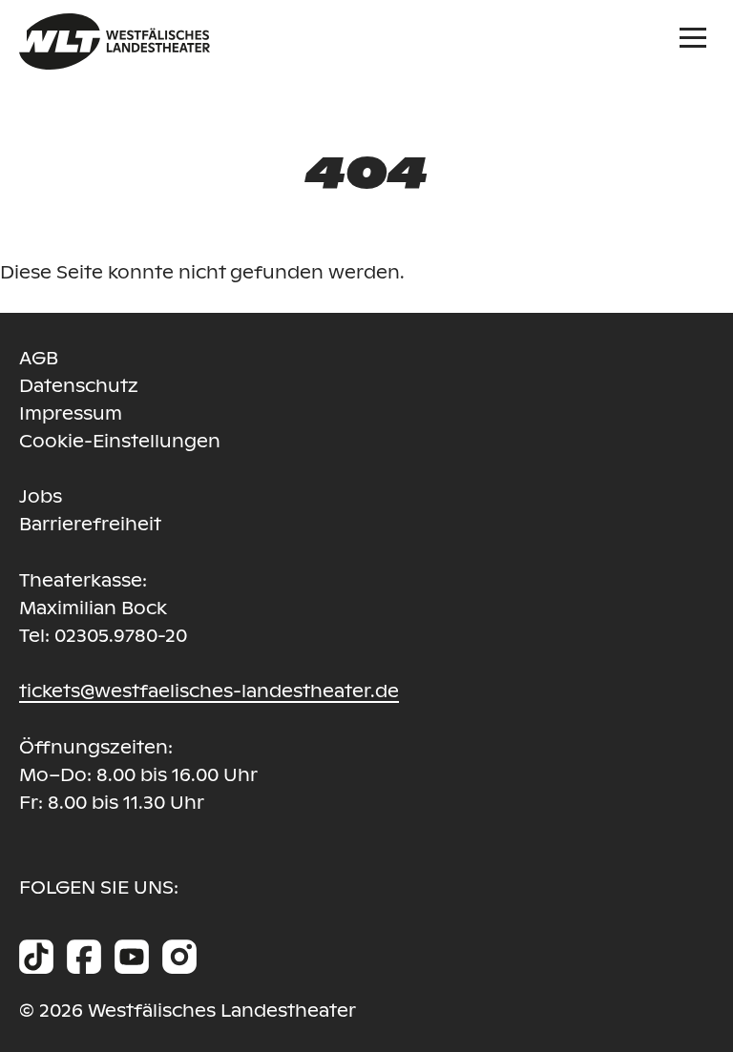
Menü (697, 35)
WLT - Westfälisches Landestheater (203, 41)
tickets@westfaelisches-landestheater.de (209, 691)
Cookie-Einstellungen (119, 441)
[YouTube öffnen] (132, 956)
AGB (38, 358)
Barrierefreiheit (90, 524)
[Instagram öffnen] (179, 956)
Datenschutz (78, 386)
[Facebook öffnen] (84, 956)
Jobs (40, 496)
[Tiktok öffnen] (36, 956)
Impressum (70, 413)
